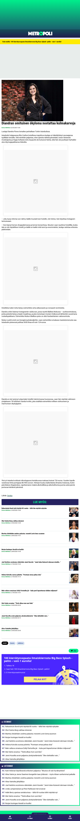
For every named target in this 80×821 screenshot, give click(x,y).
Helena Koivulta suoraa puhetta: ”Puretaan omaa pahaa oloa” (21, 575)
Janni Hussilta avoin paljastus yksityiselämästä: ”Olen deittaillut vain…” (25, 616)
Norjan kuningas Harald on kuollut (13, 549)
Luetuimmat (8, 766)
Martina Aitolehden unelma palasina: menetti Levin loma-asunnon (23, 534)
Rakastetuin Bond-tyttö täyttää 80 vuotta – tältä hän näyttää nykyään (24, 508)
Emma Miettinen (6, 127)
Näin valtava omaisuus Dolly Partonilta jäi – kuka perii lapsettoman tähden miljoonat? (29, 591)
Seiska (9, 496)
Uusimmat (7, 722)
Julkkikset (20, 643)
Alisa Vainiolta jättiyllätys (10, 628)
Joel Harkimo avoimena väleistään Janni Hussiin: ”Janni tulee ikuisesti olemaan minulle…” (31, 562)
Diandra (12, 643)
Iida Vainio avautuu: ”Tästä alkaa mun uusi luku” (17, 603)
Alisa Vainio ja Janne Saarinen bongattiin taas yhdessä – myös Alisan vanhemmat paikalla (40, 774)
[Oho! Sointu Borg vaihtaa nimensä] (74, 524)
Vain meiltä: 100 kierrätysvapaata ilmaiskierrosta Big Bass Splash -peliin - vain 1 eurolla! (31, 42)
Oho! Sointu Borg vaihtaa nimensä (13, 521)
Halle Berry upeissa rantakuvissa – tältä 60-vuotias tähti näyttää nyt (31, 792)
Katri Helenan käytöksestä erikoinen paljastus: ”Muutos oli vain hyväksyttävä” (35, 771)
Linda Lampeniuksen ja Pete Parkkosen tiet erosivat (25, 789)
